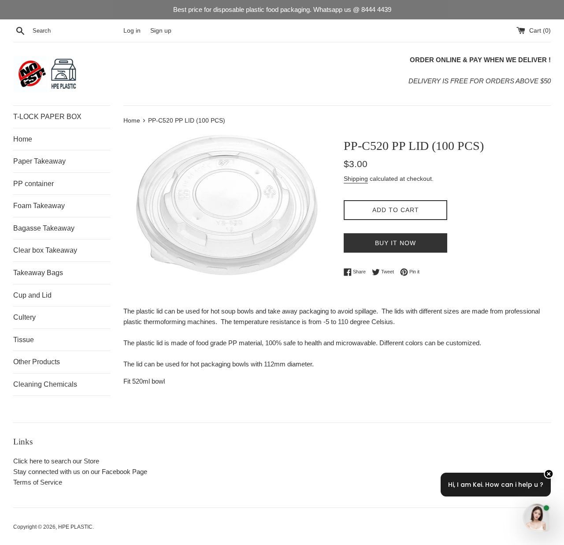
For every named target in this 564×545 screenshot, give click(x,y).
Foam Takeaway (39, 205)
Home (22, 139)
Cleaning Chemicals (45, 384)
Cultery (24, 317)
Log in (132, 30)
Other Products (36, 362)
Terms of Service (37, 482)
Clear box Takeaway (45, 250)
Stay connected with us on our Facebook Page (80, 471)
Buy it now (395, 242)
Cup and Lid (32, 295)
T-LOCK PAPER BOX (47, 116)
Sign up (160, 30)
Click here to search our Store (56, 461)
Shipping (356, 178)
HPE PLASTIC (75, 527)
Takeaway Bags (38, 272)
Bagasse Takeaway (43, 228)
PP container (33, 183)
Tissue (23, 339)
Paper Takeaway (39, 161)
